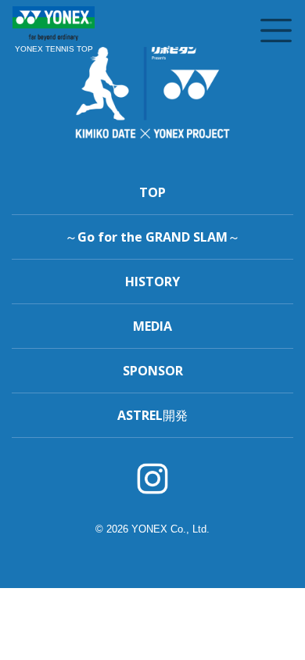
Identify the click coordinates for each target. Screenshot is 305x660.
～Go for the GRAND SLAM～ (152, 237)
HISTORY (152, 281)
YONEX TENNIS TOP (54, 49)
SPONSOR (153, 370)
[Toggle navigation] (276, 30)
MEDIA (152, 326)
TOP (152, 192)
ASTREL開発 (152, 415)
